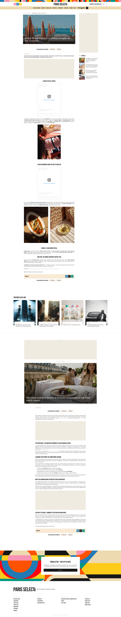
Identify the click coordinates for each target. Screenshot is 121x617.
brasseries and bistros (53, 451)
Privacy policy (87, 601)
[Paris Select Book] (25, 589)
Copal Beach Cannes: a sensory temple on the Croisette (40, 13)
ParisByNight (60, 8)
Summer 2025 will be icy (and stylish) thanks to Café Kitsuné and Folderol (43, 268)
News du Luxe (48, 8)
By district (43, 8)
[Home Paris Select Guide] (81, 8)
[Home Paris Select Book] (60, 4)
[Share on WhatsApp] (83, 530)
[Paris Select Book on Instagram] (15, 4)
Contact (62, 601)
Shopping (71, 8)
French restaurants (63, 418)
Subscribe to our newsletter (95, 4)
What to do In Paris (36, 8)
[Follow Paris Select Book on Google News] (59, 49)
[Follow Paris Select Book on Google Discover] (52, 49)
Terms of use (87, 599)
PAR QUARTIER (16, 601)
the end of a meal (44, 449)
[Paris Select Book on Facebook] (17, 4)
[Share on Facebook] (78, 530)
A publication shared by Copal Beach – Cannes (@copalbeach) (51, 113)
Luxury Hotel (54, 8)
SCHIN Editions (40, 601)
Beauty (75, 8)
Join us (61, 570)
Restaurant (66, 8)
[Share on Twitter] (80, 530)
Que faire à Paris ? (27, 13)
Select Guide (63, 603)
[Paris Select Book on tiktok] (20, 4)
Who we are (39, 599)
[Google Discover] (64, 535)
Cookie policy (87, 603)
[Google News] (70, 535)
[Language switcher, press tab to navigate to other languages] (105, 4)
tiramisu (82, 418)
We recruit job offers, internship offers (69, 599)
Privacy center (88, 604)
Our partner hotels (41, 603)
